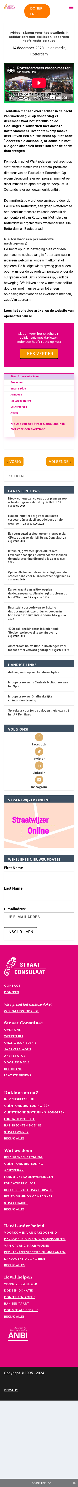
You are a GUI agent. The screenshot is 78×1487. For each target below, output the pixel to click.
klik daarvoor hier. (21, 1011)
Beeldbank (13, 1069)
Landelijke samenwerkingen (28, 1177)
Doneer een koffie (19, 1297)
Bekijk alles (14, 1138)
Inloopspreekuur (19, 1099)
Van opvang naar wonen (26, 1246)
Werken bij (13, 1036)
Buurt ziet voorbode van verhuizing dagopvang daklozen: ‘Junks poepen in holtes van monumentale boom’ (35, 611)
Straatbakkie (16, 1203)
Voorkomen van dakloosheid (30, 1233)
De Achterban (18, 406)
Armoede (16, 394)
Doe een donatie (18, 1290)
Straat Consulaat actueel (24, 376)
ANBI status (14, 1056)
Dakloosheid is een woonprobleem (35, 1239)
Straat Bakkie (18, 388)
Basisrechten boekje (22, 1125)
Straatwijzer (16, 1132)
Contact (12, 986)
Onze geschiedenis (20, 1043)
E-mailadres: (15, 909)
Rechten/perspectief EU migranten (35, 1252)
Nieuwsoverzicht (20, 400)
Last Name (13, 888)
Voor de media (17, 1062)
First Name (13, 868)
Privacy (11, 1390)
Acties (14, 412)
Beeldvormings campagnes (28, 1196)
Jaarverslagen (17, 1049)
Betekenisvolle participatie (28, 1190)
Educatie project (20, 1183)
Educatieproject (19, 1119)
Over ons (12, 1030)
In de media (56, 48)
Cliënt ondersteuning (23, 1164)
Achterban (14, 1170)
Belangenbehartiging (23, 1157)
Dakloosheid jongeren (24, 1259)
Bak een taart (16, 1303)
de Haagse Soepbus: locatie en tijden (33, 672)
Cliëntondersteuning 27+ (27, 1106)
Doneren (36, 11)
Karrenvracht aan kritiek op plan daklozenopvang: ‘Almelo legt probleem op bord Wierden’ (37, 593)
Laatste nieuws (17, 1075)
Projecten (16, 382)
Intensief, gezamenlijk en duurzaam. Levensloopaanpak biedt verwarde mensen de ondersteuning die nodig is (37, 554)
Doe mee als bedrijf (21, 1310)
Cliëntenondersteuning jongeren (34, 1112)
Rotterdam (39, 54)
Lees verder (39, 353)
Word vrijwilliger (20, 1284)
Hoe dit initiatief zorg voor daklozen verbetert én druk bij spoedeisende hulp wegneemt (35, 519)
